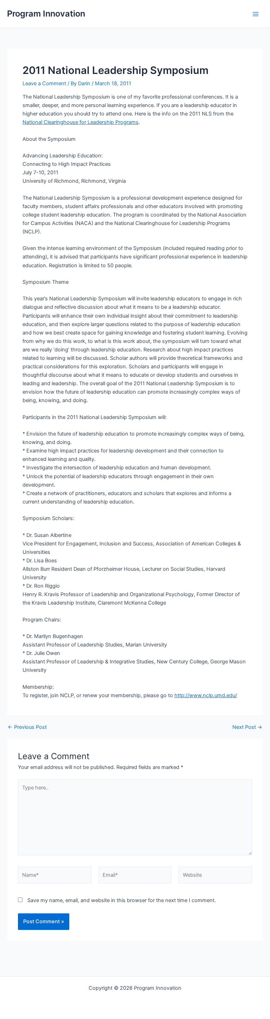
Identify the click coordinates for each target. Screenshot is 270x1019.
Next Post (247, 727)
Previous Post (27, 727)
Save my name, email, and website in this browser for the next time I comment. (121, 900)
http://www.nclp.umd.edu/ (205, 695)
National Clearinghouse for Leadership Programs (80, 122)
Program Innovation (46, 13)
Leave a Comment (44, 83)
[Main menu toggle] (255, 14)
